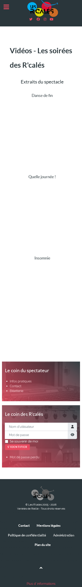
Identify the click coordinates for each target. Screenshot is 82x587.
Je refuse (18, 577)
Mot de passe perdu (24, 457)
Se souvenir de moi (24, 441)
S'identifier (17, 446)
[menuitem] (21, 381)
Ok (4, 577)
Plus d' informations (41, 584)
